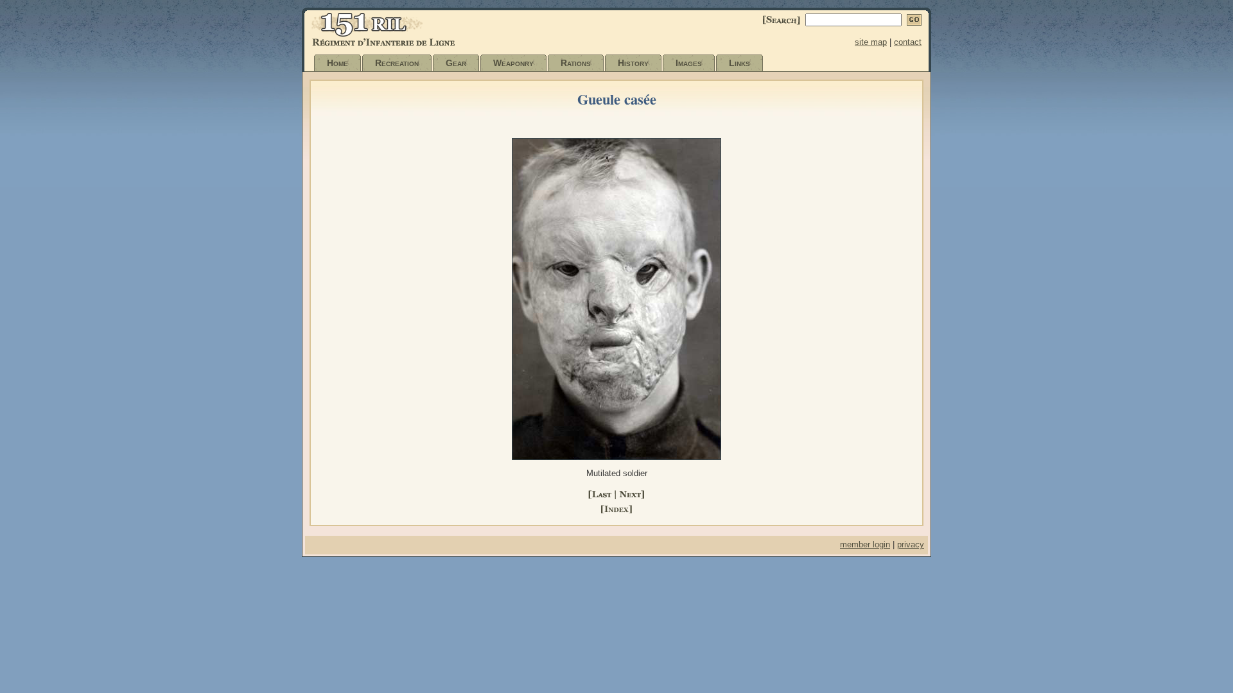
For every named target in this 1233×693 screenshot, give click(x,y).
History (633, 63)
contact (908, 42)
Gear (456, 63)
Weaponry (513, 63)
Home (337, 63)
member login (865, 544)
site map (871, 42)
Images (689, 63)
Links (739, 63)
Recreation (397, 63)
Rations (576, 63)
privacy (910, 544)
